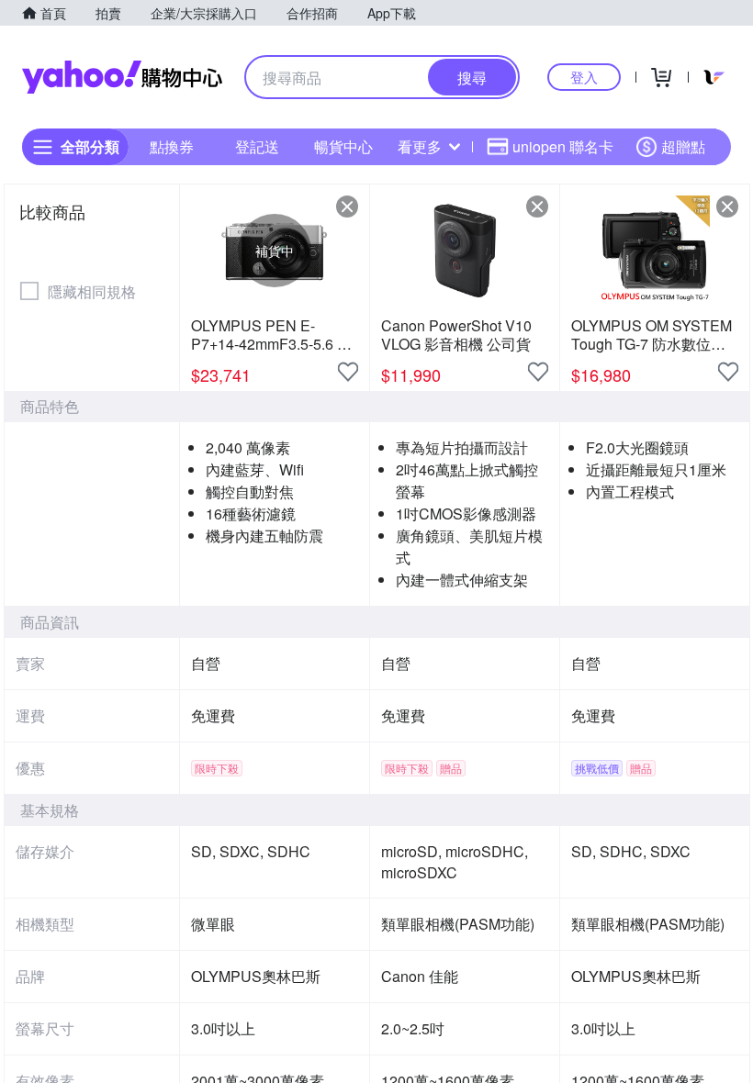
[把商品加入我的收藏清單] (348, 372)
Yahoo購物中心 (122, 77)
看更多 (420, 146)
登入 (584, 76)
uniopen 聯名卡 (562, 146)
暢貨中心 (343, 146)
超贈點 (683, 146)
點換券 (172, 146)
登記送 (257, 146)
